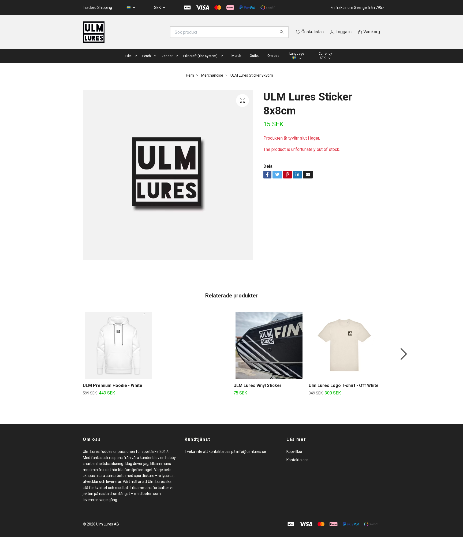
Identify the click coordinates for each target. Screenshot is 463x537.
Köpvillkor (294, 459)
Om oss (273, 63)
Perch (146, 63)
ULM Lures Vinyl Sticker (257, 393)
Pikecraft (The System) (200, 63)
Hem (190, 83)
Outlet (254, 63)
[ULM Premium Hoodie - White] (118, 352)
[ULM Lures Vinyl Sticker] (269, 352)
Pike (128, 63)
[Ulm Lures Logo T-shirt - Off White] (344, 352)
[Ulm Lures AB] (157, 32)
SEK (158, 7)
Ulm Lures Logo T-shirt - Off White (344, 393)
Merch (236, 63)
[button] (137, 63)
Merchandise (212, 83)
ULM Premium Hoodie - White (112, 393)
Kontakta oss (297, 467)
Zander (167, 63)
